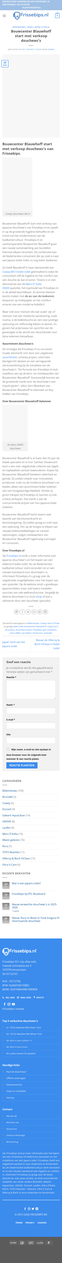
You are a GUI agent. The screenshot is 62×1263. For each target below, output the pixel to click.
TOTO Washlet (10, 852)
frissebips (37, 629)
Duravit (6, 809)
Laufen (6, 827)
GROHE (6, 821)
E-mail (10, 719)
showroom (37, 633)
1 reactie (20, 911)
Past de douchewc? (16, 1071)
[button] (4, 16)
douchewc (10, 629)
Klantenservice (14, 1084)
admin (51, 49)
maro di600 (15, 633)
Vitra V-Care (9, 864)
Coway (30, 27)
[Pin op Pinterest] (39, 611)
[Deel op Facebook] (22, 611)
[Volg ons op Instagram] (8, 1004)
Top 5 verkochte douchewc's (20, 1021)
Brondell (7, 797)
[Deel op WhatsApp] (16, 611)
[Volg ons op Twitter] (33, 1209)
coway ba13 (52, 626)
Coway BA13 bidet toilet (16, 271)
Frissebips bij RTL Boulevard (28, 893)
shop (39, 596)
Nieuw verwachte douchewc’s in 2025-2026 (34, 906)
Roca (5, 846)
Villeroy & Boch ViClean (16, 858)
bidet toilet (18, 626)
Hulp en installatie (16, 1091)
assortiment (9, 357)
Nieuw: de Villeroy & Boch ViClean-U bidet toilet (47, 644)
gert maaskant (49, 629)
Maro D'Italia (42, 27)
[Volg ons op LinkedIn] (37, 1209)
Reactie (11, 677)
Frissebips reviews (13, 1009)
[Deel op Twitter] (28, 611)
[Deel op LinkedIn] (45, 611)
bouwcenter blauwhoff (35, 626)
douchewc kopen (24, 629)
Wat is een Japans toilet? (26, 883)
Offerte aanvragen (16, 1078)
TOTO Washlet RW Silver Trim (25, 1027)
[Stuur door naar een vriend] (34, 611)
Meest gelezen (11, 840)
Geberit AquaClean (13, 815)
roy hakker (26, 633)
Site (8, 734)
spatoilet (48, 633)
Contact (7, 1109)
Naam (10, 704)
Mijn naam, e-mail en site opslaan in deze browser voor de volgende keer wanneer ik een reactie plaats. (28, 754)
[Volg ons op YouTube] (13, 1004)
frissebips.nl (14, 556)
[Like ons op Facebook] (4, 1004)
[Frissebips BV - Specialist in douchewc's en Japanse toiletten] (31, 15)
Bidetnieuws (19, 27)
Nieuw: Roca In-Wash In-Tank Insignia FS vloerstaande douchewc (35, 919)
